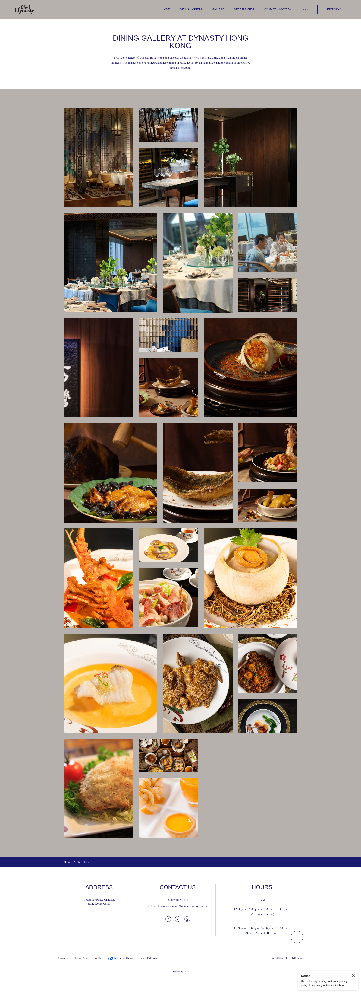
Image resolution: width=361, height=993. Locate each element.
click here (339, 985)
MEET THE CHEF (244, 9)
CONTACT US (178, 887)
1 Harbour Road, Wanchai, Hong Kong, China (99, 901)
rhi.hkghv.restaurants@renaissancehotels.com (181, 906)
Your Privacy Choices (123, 957)
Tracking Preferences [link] (148, 957)
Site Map (98, 957)
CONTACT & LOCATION (277, 9)
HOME (166, 9)
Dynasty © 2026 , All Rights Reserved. (285, 957)
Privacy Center (81, 957)
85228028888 (179, 900)
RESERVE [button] (334, 9)
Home (67, 862)
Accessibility (63, 957)
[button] (98, 157)
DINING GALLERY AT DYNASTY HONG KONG (180, 41)
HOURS (262, 887)
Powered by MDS (180, 971)
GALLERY (218, 9)
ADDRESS (99, 887)
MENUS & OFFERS (191, 9)
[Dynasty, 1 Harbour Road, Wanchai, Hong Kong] (24, 9)
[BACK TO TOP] (297, 937)
